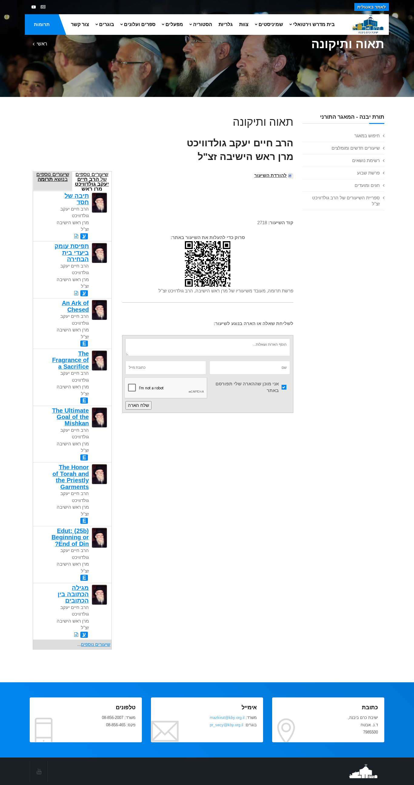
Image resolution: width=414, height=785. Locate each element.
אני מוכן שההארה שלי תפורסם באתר (247, 387)
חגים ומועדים (367, 185)
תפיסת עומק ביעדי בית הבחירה (72, 252)
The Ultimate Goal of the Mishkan (70, 417)
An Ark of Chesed (75, 306)
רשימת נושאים (366, 160)
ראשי (42, 43)
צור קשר (80, 24)
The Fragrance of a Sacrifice (70, 360)
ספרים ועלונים (139, 24)
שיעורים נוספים (95, 644)
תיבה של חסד (77, 198)
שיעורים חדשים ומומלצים (356, 148)
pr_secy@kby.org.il (226, 725)
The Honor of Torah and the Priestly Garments (70, 477)
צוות (244, 24)
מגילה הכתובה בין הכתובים (73, 594)
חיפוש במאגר (367, 135)
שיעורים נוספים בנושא (52, 176)
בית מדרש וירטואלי (314, 24)
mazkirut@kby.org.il (227, 717)
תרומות (42, 24)
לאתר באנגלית (371, 7)
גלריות (226, 24)
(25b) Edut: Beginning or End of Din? (70, 537)
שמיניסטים (271, 24)
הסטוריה (202, 24)
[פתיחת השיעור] (76, 236)
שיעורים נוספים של (92, 181)
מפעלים (174, 24)
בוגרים (106, 24)
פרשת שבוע (368, 172)
